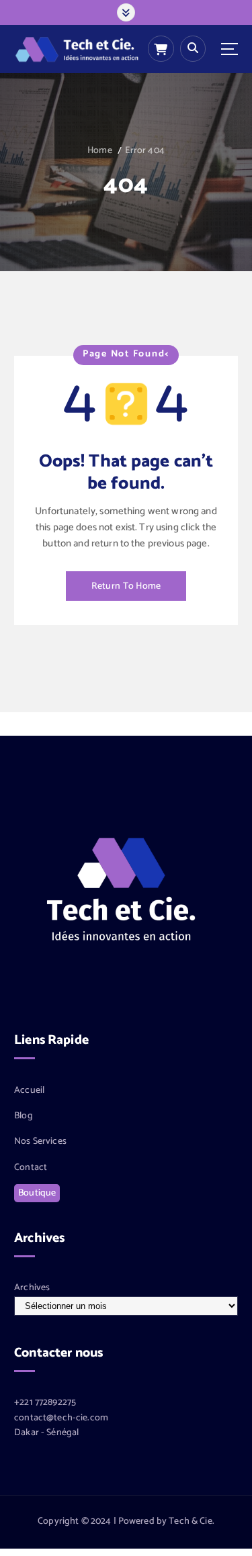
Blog (23, 1116)
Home (99, 150)
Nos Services (40, 1141)
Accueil (29, 1090)
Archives (32, 1288)
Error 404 (145, 150)
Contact (30, 1168)
